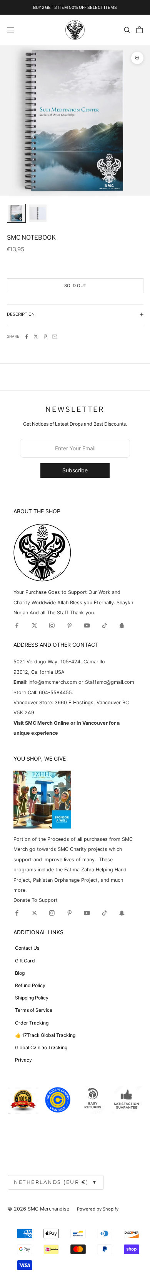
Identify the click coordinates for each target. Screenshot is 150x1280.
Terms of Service (33, 1010)
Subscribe (75, 470)
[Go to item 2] (37, 213)
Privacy (23, 1060)
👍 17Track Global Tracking (45, 1035)
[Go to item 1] (16, 213)
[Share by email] (54, 336)
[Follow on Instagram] (51, 625)
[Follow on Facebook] (16, 625)
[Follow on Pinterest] (69, 625)
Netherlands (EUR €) (56, 1182)
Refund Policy (30, 985)
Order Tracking (31, 1023)
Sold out (75, 285)
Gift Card (25, 961)
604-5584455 (54, 692)
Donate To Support (35, 900)
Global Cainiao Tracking (41, 1047)
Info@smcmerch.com (52, 682)
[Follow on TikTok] (104, 625)
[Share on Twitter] (35, 336)
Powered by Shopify (97, 1209)
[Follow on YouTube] (86, 625)
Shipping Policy (31, 998)
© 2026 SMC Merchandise (38, 1209)
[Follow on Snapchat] (121, 625)
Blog (20, 973)
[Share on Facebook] (26, 336)
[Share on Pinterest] (45, 336)
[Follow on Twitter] (34, 625)
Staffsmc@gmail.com (109, 682)
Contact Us (27, 948)
